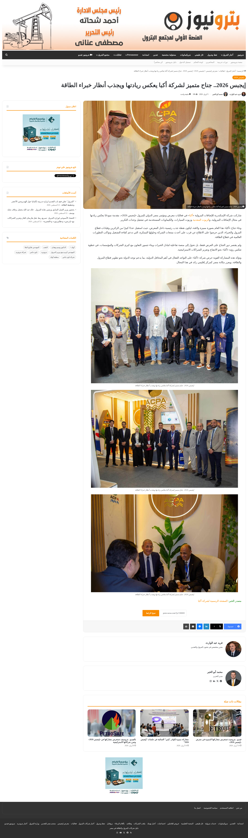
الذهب (45, 247)
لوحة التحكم (198, 62)
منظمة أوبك (54, 257)
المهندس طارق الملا (32, 247)
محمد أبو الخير (217, 94)
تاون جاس (33, 252)
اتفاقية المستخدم (227, 808)
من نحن (239, 808)
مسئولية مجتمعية (169, 55)
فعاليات (118, 55)
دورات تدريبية (222, 62)
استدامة (145, 55)
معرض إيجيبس (211, 71)
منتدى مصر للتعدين (48, 824)
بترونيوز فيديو (84, 55)
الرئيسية (240, 71)
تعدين (155, 55)
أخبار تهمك (151, 824)
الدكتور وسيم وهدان (59, 247)
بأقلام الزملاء (120, 824)
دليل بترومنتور (170, 62)
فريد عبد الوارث (235, 94)
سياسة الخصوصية (210, 808)
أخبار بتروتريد (22, 824)
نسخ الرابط (151, 613)
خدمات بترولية (210, 824)
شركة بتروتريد (21, 252)
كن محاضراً (158, 62)
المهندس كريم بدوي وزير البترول (62, 252)
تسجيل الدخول (185, 62)
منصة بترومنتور (236, 62)
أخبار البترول (228, 55)
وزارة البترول (34, 824)
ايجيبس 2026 (199, 71)
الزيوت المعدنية (201, 219)
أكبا (191, 215)
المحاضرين (210, 62)
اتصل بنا (197, 808)
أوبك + (72, 247)
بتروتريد (44, 252)
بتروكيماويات (185, 55)
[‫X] (217, 681)
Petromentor (132, 55)
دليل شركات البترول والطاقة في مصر (124, 828)
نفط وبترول (212, 55)
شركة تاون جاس (68, 257)
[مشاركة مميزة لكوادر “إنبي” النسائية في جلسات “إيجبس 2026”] (164, 723)
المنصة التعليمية (187, 824)
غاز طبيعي (199, 55)
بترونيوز (240, 55)
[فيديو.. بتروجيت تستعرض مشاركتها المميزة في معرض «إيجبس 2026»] (217, 723)
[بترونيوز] (124, 25)
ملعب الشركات (139, 824)
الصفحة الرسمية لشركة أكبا (213, 601)
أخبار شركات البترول (86, 824)
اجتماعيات (161, 824)
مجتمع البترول (104, 55)
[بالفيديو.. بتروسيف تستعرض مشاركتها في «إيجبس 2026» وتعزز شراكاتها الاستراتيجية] (112, 723)
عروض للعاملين (173, 824)
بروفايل (110, 824)
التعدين (232, 824)
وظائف (129, 824)
